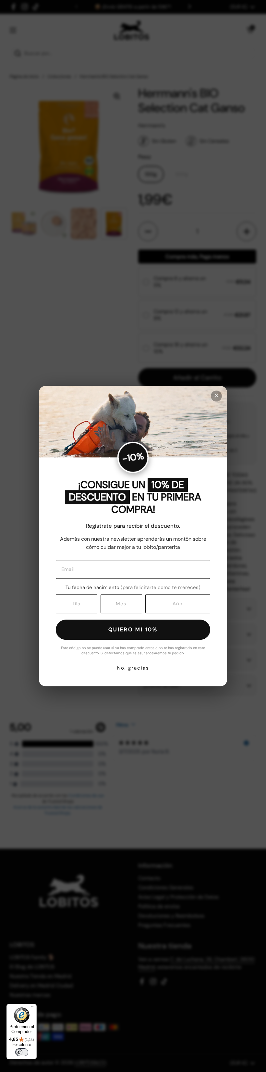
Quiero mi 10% (133, 629)
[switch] (21, 1052)
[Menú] (33, 1008)
